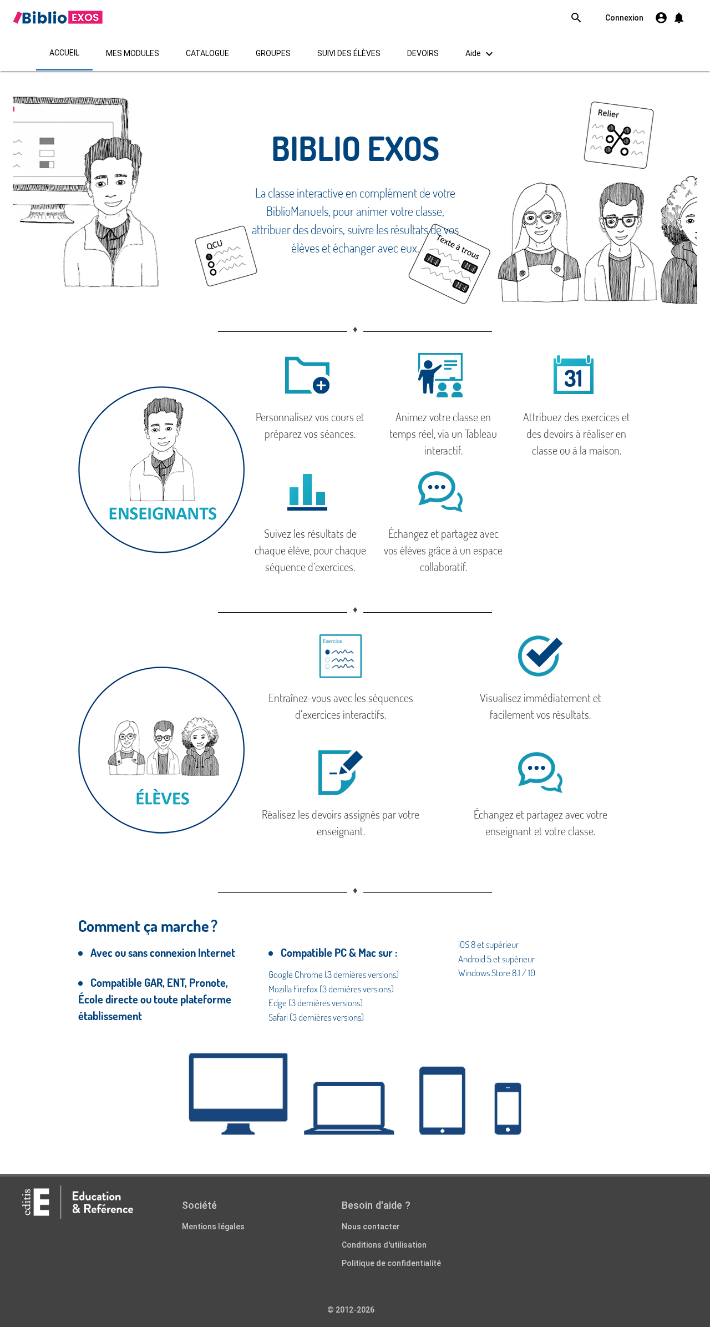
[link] (57, 17)
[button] (679, 18)
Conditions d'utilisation (384, 1244)
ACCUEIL (64, 52)
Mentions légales (213, 1226)
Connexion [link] (624, 17)
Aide (480, 53)
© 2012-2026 (350, 1309)
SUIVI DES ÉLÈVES (349, 53)
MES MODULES (132, 53)
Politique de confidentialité (391, 1263)
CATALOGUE (207, 53)
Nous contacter (371, 1226)
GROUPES (273, 53)
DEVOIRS (423, 53)
